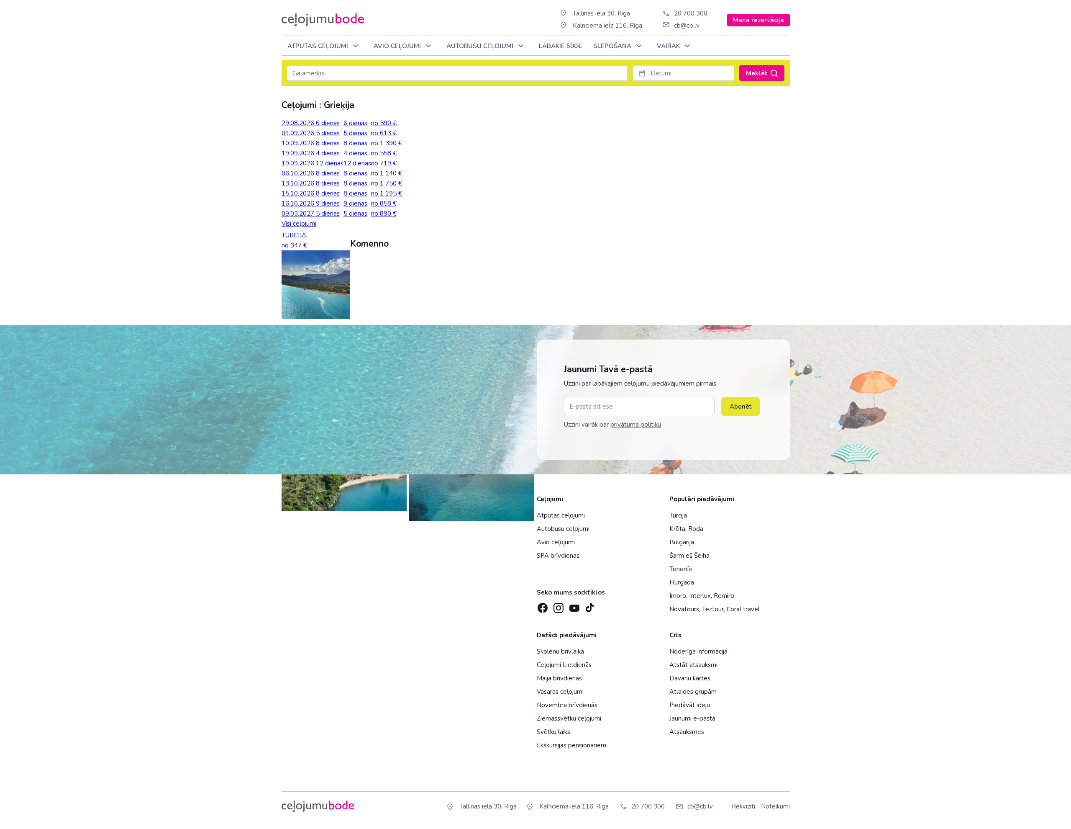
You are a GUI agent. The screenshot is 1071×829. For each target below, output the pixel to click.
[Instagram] (558, 605)
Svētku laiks (553, 732)
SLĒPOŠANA (613, 46)
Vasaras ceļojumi (560, 691)
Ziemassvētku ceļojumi (569, 718)
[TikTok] (589, 605)
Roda (695, 529)
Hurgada (681, 582)
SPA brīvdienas (558, 555)
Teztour (713, 609)
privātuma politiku (635, 424)
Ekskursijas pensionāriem (571, 745)
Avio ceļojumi (556, 542)
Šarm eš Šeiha (689, 555)
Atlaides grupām (693, 691)
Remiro (724, 596)
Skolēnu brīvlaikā (560, 651)
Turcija (678, 515)
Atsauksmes (686, 732)
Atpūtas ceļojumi (318, 46)
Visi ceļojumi (299, 223)
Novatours (684, 609)
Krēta (677, 529)
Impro (677, 596)
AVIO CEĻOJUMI (398, 46)
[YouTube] (574, 605)
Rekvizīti (743, 806)
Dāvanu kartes (689, 678)
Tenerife (681, 569)
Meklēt (757, 73)
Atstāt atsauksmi (693, 665)
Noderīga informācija (698, 651)
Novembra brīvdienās (567, 705)
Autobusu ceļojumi (563, 529)
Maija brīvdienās (559, 678)
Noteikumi (775, 806)
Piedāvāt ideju (689, 705)
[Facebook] (542, 605)
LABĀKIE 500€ (560, 46)
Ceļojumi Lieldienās (564, 665)
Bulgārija (681, 542)
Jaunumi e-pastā (692, 718)
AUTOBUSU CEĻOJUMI (480, 46)
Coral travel (743, 609)
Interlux (700, 596)
